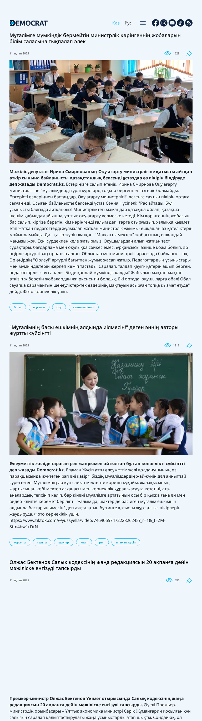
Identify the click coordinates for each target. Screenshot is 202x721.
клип (84, 542)
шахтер (63, 542)
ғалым (42, 542)
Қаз (116, 23)
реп (101, 542)
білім (18, 307)
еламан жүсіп (126, 542)
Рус (128, 23)
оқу (59, 307)
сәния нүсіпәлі (83, 307)
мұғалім (39, 307)
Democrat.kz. (51, 184)
